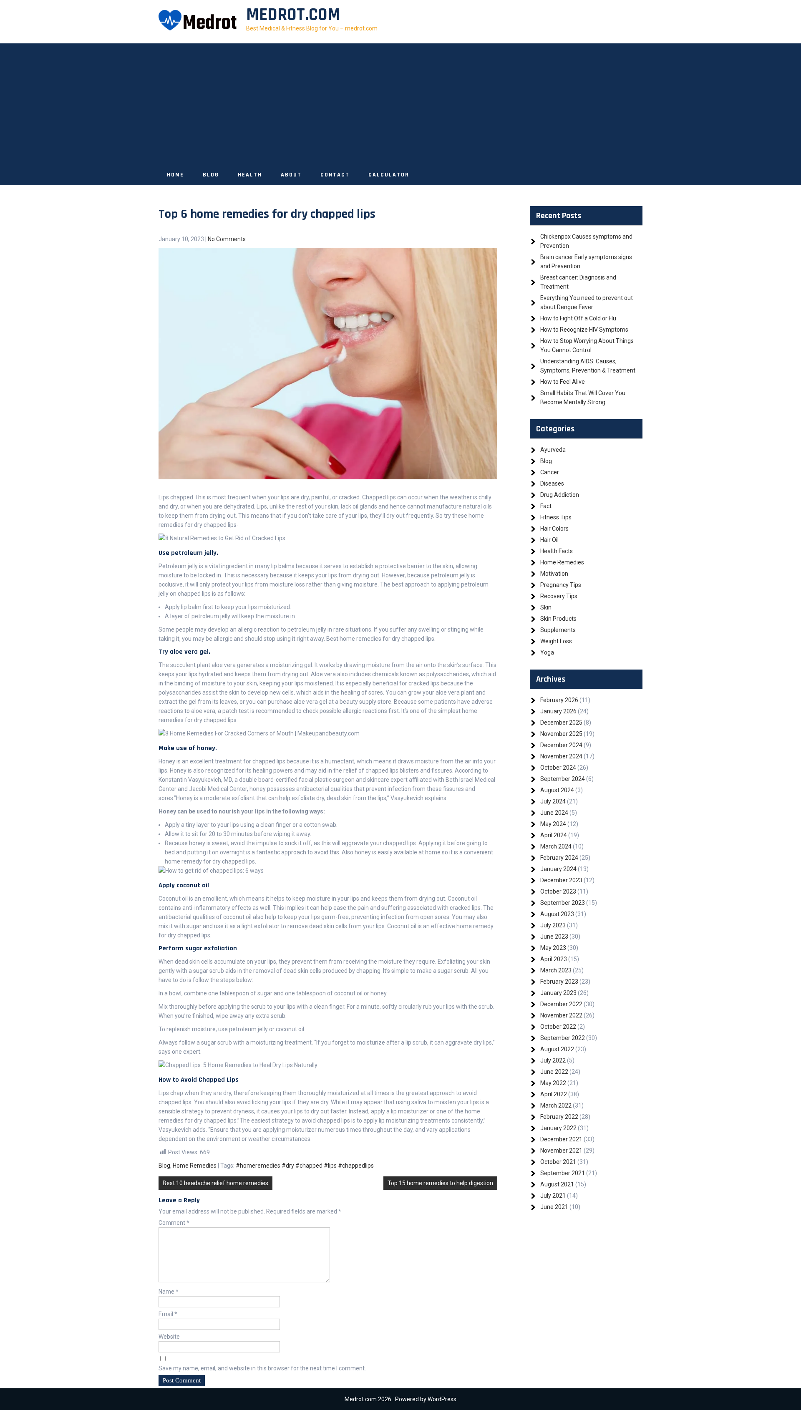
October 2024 (558, 767)
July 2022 (553, 1060)
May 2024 (553, 824)
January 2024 (558, 869)
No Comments (227, 239)
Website (169, 1336)
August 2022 (557, 1049)
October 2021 (558, 1161)
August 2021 (557, 1184)
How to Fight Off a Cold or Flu (578, 318)
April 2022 (553, 1094)
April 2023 (553, 959)
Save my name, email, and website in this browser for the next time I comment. (262, 1368)
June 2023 (554, 936)
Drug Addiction (559, 494)
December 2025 (561, 722)
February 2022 (559, 1116)
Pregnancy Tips (560, 585)
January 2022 (558, 1128)
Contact (335, 175)
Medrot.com (293, 15)
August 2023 (557, 914)
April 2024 (553, 835)
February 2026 (559, 700)
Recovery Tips (558, 596)
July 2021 (553, 1195)
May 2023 (553, 947)
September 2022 (562, 1038)
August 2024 (557, 790)
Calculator (388, 175)
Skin (546, 607)
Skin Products (558, 618)
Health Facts (556, 551)
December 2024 (561, 745)
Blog (211, 175)
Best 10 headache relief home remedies (215, 1183)
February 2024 (559, 857)
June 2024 (554, 812)
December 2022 (561, 1004)
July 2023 (553, 925)
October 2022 (558, 1026)
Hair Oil (549, 539)
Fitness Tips (556, 517)
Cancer (549, 472)
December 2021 (561, 1139)
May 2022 (553, 1083)
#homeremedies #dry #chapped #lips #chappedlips (305, 1165)
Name (169, 1291)
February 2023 (559, 981)
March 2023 (556, 970)
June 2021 (554, 1207)
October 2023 (558, 891)
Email (168, 1314)
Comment (174, 1222)
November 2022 (561, 1015)
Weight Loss (556, 641)
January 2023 (558, 993)
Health (250, 175)
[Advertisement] (400, 101)
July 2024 (553, 801)
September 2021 (562, 1173)
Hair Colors (554, 528)
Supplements (558, 630)
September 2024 (562, 779)
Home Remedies (195, 1165)
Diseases (552, 483)
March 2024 (556, 846)
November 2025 (561, 733)
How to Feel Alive (562, 381)
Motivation (554, 573)
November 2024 (561, 756)
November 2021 (561, 1150)
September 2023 (562, 902)
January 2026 (558, 711)
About (291, 175)
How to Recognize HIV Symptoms (584, 329)
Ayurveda (553, 449)
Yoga (547, 652)
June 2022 (554, 1071)
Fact (546, 506)
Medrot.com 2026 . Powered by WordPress (400, 1399)
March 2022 (556, 1105)
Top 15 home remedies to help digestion (440, 1183)
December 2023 (561, 880)
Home (175, 175)
